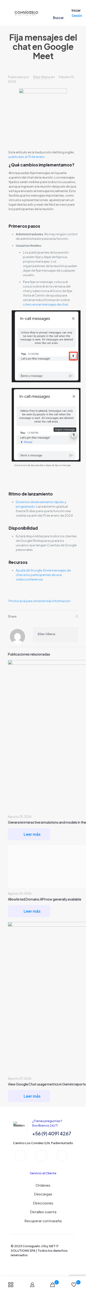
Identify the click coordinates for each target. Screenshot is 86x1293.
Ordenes (43, 1185)
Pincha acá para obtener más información (39, 601)
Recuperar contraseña (43, 1220)
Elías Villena (41, 77)
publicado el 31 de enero (27, 157)
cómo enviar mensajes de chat (45, 304)
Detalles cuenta (43, 1211)
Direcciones (43, 1203)
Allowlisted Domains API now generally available (44, 899)
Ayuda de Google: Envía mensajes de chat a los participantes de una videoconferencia (43, 574)
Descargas (43, 1194)
